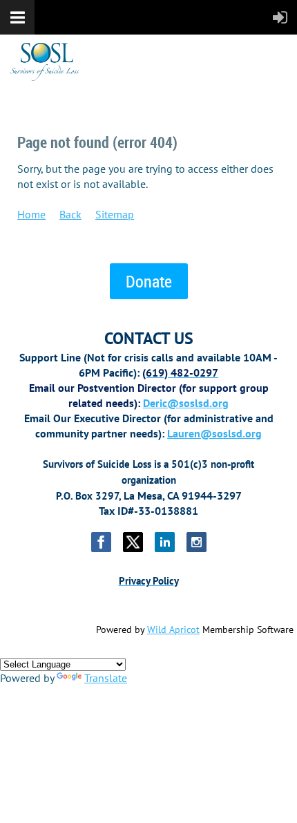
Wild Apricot (173, 629)
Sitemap (114, 214)
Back (70, 214)
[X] (133, 542)
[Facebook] (101, 542)
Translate (105, 678)
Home (31, 214)
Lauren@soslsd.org (214, 433)
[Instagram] (196, 542)
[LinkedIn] (165, 542)
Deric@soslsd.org (186, 403)
